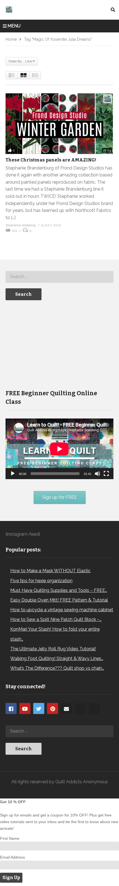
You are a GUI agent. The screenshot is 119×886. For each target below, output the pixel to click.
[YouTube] (24, 708)
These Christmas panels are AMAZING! (51, 160)
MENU (13, 26)
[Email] (66, 708)
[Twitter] (38, 708)
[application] (59, 448)
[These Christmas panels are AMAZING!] (59, 123)
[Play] (12, 473)
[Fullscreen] (106, 473)
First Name (9, 838)
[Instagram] (80, 708)
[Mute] (97, 473)
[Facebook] (11, 708)
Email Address (12, 857)
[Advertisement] (47, 344)
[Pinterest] (52, 708)
